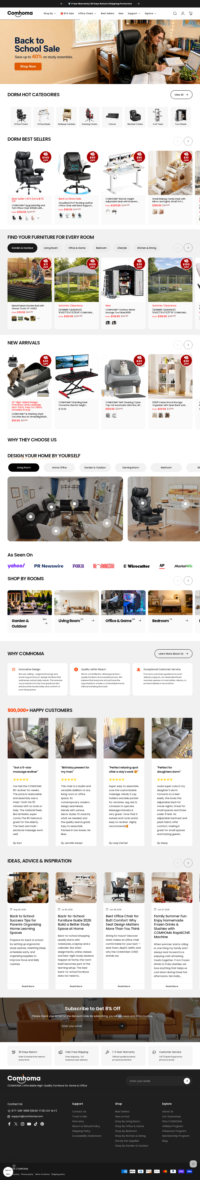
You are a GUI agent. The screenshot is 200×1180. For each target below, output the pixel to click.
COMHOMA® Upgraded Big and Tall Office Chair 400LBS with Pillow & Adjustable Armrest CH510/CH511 (28, 207)
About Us (167, 1111)
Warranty (78, 1121)
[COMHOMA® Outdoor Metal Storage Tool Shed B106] (123, 280)
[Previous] (61, 3)
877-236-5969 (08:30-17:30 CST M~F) (34, 1110)
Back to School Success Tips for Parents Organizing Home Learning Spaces (25, 924)
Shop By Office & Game (129, 1126)
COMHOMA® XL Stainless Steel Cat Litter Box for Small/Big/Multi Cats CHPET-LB (29, 415)
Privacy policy (27, 1174)
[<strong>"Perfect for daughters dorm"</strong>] (172, 738)
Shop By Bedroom (126, 1131)
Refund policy (13, 1174)
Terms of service (42, 1174)
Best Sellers (122, 1111)
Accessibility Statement (86, 1135)
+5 (38, 218)
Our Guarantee (171, 1116)
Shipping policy (58, 1174)
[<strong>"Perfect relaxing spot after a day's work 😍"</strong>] (124, 738)
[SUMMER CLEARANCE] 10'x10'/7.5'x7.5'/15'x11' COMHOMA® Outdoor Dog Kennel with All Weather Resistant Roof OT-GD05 (76, 311)
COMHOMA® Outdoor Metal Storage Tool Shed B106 (120, 311)
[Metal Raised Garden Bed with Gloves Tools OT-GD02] (30, 280)
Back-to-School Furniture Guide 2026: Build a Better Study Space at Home (75, 922)
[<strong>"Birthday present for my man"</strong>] (76, 738)
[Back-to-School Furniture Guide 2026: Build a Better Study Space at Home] (75, 887)
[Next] (138, 3)
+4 (38, 318)
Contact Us (79, 1111)
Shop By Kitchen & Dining (130, 1135)
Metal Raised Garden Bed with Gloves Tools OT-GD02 (28, 307)
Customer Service (170, 1052)
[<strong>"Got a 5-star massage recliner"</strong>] (28, 738)
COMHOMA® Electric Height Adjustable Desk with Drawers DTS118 (121, 200)
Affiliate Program (172, 1126)
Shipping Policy (81, 1131)
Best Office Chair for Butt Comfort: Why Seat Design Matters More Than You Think (122, 922)
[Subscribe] (122, 1026)
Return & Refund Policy (86, 1126)
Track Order (79, 1116)
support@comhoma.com (27, 1116)
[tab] (22, 248)
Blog (165, 1140)
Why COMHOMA (172, 1121)
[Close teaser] (14, 1166)
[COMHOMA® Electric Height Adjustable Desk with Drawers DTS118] (123, 173)
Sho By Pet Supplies (127, 1140)
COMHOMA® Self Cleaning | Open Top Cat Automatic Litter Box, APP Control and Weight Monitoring (123, 404)
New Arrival (122, 1116)
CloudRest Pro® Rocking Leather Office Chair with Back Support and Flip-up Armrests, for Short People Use (76, 204)
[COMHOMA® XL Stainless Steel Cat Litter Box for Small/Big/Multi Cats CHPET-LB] (30, 376)
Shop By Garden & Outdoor (131, 1145)
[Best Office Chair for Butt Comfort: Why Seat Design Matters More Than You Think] (123, 887)
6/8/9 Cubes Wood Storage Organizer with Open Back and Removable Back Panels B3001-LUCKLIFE (169, 404)
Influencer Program (174, 1131)
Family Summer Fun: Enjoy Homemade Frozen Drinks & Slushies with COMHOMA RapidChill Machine (172, 926)
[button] (8, 1172)
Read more (28, 986)
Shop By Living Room (127, 1121)
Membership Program (175, 1135)
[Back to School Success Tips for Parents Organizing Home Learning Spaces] (28, 887)
